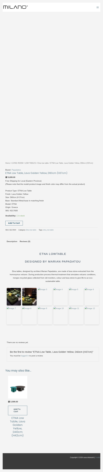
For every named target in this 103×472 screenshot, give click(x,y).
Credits (97, 457)
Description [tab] (12, 241)
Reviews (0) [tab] (25, 241)
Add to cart (14, 223)
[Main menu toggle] (97, 7)
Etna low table (43, 163)
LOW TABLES (30, 163)
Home (7, 163)
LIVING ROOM (17, 163)
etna (44, 230)
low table (50, 230)
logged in (25, 356)
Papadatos (16, 170)
